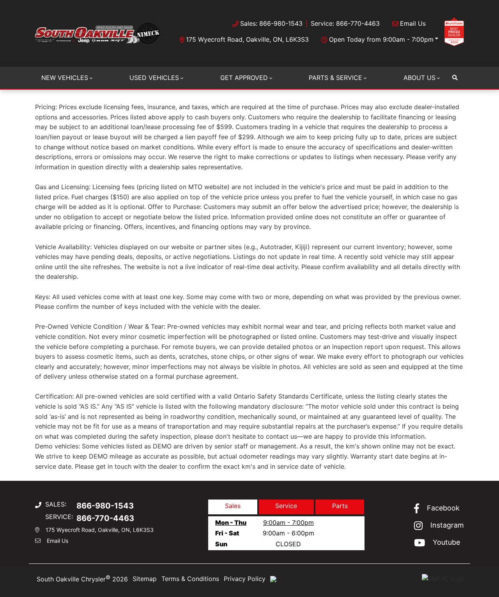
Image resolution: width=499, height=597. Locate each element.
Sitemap (145, 579)
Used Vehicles (154, 77)
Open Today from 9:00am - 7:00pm (381, 39)
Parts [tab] (340, 506)
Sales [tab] (233, 506)
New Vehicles (64, 77)
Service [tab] (286, 506)
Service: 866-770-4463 (345, 23)
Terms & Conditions (190, 579)
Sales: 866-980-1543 (271, 23)
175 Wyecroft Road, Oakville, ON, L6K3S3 (247, 39)
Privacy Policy (244, 579)
